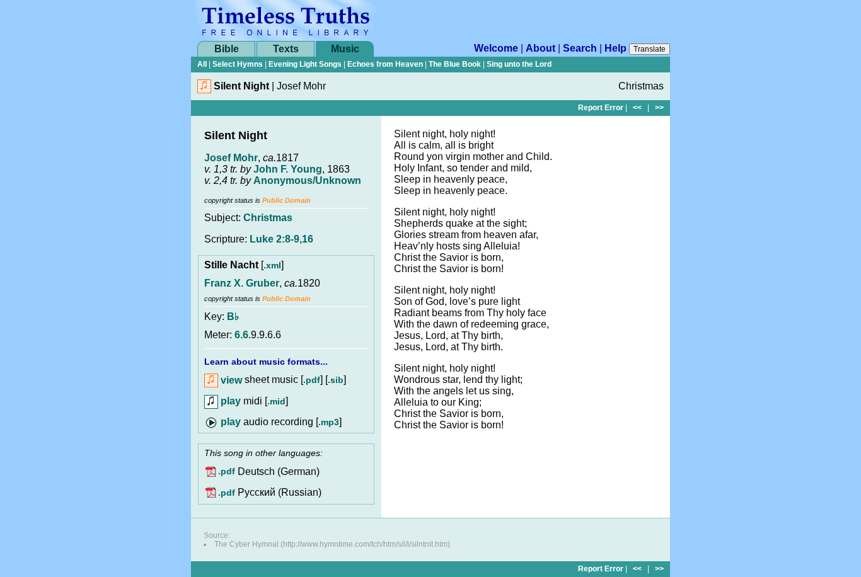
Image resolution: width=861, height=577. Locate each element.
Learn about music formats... (266, 362)
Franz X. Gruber (241, 283)
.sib (336, 380)
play (229, 401)
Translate (649, 49)
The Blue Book (455, 64)
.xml (272, 265)
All (202, 64)
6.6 (241, 334)
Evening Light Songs (305, 64)
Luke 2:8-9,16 (281, 239)
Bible (226, 48)
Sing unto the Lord (519, 64)
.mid (276, 401)
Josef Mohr (231, 157)
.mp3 (328, 422)
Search (580, 48)
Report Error (600, 107)
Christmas (267, 217)
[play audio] (222, 421)
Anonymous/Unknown (307, 180)
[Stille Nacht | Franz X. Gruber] (204, 89)
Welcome (496, 48)
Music (345, 48)
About (540, 48)
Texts (286, 48)
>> (659, 107)
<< (637, 107)
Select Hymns (237, 64)
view (230, 380)
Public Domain (286, 200)
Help (615, 48)
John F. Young (287, 169)
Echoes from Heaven (385, 64)
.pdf (311, 380)
